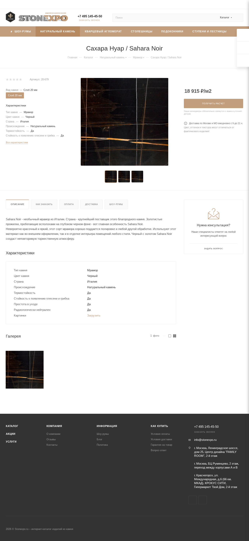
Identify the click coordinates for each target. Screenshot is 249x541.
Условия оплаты (160, 433)
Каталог (12, 426)
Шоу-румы (116, 204)
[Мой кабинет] (241, 5)
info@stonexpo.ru (205, 439)
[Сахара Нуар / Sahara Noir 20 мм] (124, 122)
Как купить (159, 426)
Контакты (51, 444)
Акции (10, 433)
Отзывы (51, 439)
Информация (107, 426)
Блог (99, 439)
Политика (102, 444)
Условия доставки (161, 439)
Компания (54, 426)
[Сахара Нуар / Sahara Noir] (25, 370)
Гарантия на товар (161, 444)
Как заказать (44, 204)
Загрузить (93, 315)
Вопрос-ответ (159, 450)
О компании (53, 433)
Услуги (11, 441)
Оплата (69, 204)
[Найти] (238, 18)
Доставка (91, 204)
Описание (17, 204)
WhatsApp (202, 500)
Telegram (193, 500)
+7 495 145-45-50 (90, 16)
